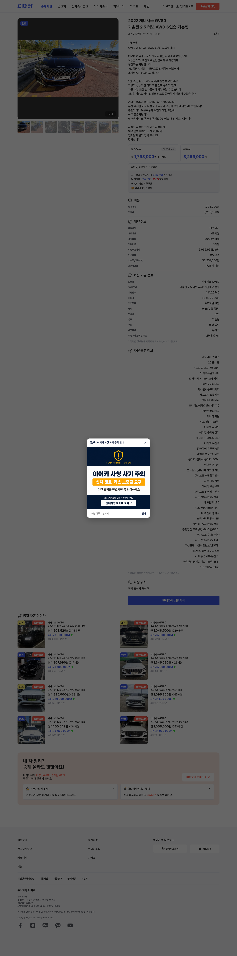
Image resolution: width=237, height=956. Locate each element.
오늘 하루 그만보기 (100, 513)
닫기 (144, 513)
